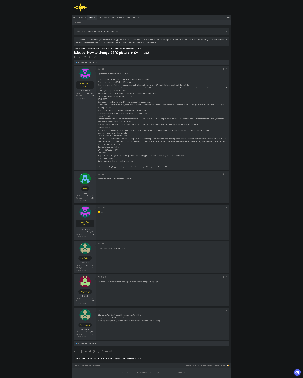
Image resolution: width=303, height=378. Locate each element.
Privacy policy (207, 365)
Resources (131, 18)
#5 (226, 277)
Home (74, 17)
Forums (92, 18)
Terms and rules (193, 365)
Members (103, 18)
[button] (85, 17)
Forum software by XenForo (136, 373)
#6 (226, 310)
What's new (117, 18)
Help (217, 365)
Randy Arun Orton (82, 57)
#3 (226, 207)
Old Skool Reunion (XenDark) (88, 365)
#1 (226, 69)
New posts (78, 22)
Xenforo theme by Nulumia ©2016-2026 (173, 373)
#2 (226, 174)
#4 (226, 243)
